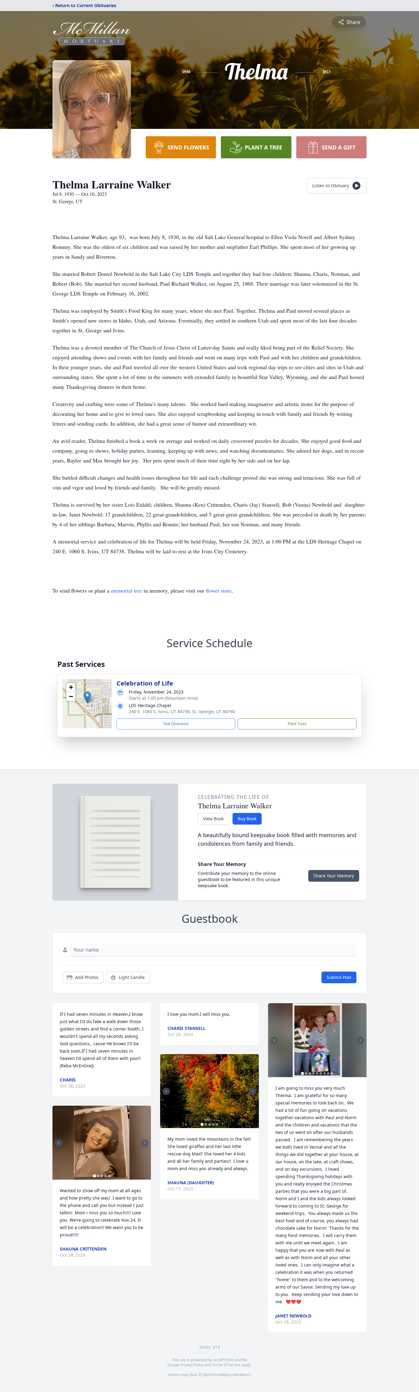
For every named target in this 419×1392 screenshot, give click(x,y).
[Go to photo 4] (105, 1176)
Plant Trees (297, 723)
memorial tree (126, 590)
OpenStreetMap (216, 1374)
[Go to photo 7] (324, 1073)
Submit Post (339, 977)
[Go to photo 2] (98, 1176)
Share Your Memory (333, 876)
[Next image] (144, 1142)
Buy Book (247, 819)
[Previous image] (58, 1142)
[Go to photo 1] (94, 1175)
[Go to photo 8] (328, 1073)
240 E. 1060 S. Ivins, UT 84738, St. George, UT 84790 (182, 711)
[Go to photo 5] (109, 1176)
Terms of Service (226, 1364)
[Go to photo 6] (321, 1073)
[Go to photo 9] (332, 1073)
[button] (87, 697)
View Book (213, 819)
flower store (219, 590)
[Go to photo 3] (102, 1176)
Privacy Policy (192, 1364)
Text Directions (176, 723)
